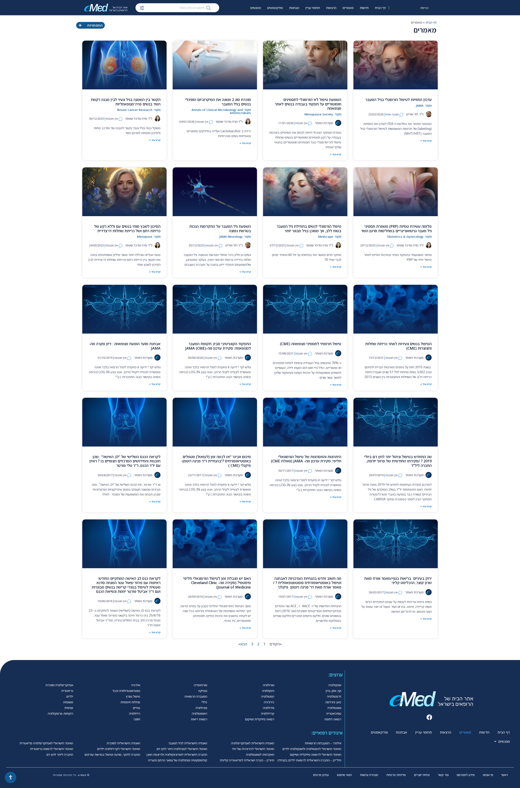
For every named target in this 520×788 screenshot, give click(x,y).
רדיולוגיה (134, 713)
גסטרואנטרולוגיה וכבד (126, 691)
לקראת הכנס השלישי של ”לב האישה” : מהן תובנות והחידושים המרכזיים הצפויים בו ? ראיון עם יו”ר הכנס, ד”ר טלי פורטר (124, 461)
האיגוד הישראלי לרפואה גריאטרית (51, 749)
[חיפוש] (208, 7)
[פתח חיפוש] (142, 8)
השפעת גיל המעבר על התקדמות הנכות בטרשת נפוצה (220, 228)
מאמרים (348, 7)
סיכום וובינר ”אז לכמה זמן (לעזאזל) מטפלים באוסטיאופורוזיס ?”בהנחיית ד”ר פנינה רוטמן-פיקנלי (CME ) (216, 461)
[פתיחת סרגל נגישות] (10, 777)
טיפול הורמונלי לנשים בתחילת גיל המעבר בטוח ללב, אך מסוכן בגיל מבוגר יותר (309, 228)
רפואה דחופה (332, 719)
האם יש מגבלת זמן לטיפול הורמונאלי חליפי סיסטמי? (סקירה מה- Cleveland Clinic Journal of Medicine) (217, 583)
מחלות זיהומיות (130, 702)
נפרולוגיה (201, 708)
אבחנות (294, 7)
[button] (429, 717)
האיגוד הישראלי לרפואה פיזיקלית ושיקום (315, 754)
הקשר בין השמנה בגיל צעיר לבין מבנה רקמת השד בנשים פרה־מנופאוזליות (125, 101)
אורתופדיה (200, 685)
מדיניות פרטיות (396, 775)
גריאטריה (67, 691)
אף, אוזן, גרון (333, 691)
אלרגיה (135, 685)
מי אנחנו (488, 775)
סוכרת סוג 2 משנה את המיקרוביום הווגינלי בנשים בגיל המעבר (218, 101)
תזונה (137, 719)
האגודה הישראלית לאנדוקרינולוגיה (252, 743)
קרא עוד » (426, 140)
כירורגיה (269, 702)
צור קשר (443, 775)
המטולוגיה (267, 696)
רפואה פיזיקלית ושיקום (259, 719)
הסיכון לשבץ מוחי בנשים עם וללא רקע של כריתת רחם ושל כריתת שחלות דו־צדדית (127, 228)
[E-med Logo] (105, 8)
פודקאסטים (275, 7)
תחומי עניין (312, 7)
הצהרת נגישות (369, 775)
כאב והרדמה (333, 702)
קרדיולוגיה (267, 713)
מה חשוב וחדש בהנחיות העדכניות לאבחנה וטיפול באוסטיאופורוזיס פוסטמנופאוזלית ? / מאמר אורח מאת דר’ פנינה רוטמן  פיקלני (307, 583)
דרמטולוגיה (334, 696)
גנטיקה (202, 691)
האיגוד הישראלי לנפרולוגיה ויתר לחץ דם (182, 749)
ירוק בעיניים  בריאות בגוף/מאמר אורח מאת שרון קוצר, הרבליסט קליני (398, 580)
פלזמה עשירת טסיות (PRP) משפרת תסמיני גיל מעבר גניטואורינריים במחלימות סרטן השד (396, 228)
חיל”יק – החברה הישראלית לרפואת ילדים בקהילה (309, 760)
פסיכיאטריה (333, 713)
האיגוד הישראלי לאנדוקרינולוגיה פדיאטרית (46, 743)
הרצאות (331, 7)
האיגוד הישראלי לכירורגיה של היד (253, 749)
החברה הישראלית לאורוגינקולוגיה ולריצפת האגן (176, 754)
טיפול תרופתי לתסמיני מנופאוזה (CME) (310, 343)
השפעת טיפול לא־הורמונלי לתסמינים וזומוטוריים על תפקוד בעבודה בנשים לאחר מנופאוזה (308, 104)
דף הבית (380, 7)
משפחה (68, 702)
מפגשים (255, 7)
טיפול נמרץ (133, 696)
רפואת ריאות (199, 719)
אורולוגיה (268, 685)
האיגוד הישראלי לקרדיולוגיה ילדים (118, 749)
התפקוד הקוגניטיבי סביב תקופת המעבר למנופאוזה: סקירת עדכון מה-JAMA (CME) (218, 346)
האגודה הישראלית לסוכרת (123, 743)
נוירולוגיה (268, 708)
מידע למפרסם (466, 775)
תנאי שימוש (344, 775)
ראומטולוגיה (199, 713)
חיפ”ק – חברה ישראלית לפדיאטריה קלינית (247, 760)
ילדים (69, 696)
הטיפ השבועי (274, 20)
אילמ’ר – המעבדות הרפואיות (323, 743)
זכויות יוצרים (422, 775)
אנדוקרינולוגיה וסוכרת (59, 685)
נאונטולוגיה (334, 708)
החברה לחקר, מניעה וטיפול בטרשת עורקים (112, 754)
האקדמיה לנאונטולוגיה (260, 754)
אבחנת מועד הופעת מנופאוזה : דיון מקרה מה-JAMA (124, 346)
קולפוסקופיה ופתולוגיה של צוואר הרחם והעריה (177, 760)
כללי (204, 702)
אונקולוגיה (334, 685)
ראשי (504, 775)
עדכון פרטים (321, 775)
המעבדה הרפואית (195, 696)
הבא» (242, 644)
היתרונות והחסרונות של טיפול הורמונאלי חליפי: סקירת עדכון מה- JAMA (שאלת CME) (306, 459)
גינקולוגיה (268, 691)
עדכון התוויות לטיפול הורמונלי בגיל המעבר (398, 99)
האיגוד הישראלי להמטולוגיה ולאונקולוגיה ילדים (311, 749)
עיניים (136, 708)
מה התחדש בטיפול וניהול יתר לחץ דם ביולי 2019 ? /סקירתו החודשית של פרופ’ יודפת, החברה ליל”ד (398, 461)
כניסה (424, 7)
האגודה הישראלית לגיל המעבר (187, 743)
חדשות (364, 7)
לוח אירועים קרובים (248, 20)
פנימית (68, 708)
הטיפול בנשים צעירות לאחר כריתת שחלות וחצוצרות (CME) (398, 346)
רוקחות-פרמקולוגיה (60, 713)
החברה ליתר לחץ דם (59, 754)
